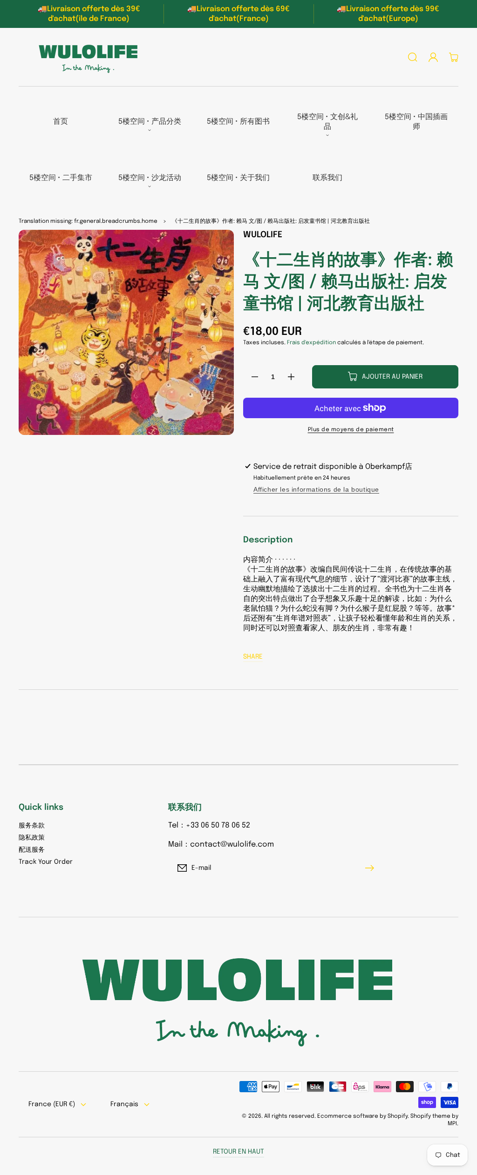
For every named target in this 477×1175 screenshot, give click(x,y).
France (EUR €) (51, 1104)
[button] (412, 57)
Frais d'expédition (311, 343)
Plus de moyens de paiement (351, 430)
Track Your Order (46, 862)
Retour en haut (238, 1151)
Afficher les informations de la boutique (316, 489)
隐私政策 (32, 838)
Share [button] (253, 657)
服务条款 (32, 825)
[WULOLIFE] (85, 57)
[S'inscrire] (371, 868)
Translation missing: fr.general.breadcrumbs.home (88, 221)
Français (124, 1104)
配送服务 (32, 850)
